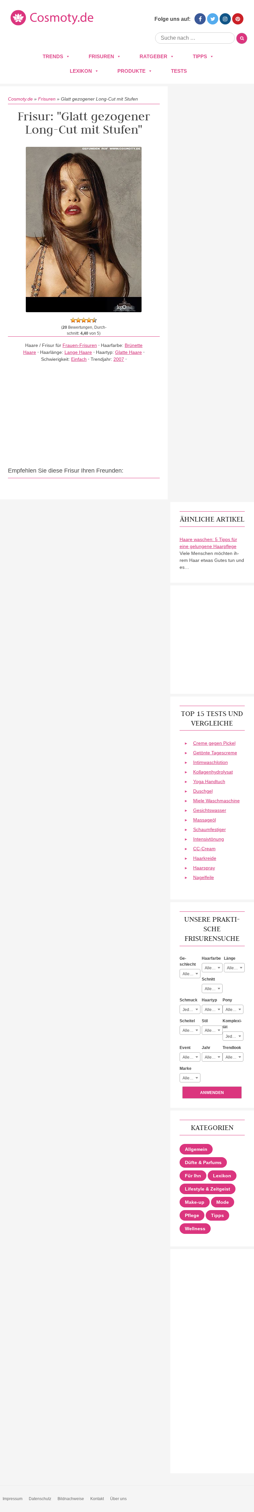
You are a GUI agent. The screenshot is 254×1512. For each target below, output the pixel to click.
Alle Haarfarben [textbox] (213, 968)
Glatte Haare (128, 352)
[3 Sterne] (83, 320)
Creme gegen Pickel (214, 743)
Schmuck (188, 1000)
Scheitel (187, 1021)
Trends (53, 56)
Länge (229, 958)
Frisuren (101, 56)
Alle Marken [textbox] (191, 1078)
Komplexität (232, 1024)
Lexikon (81, 71)
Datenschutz (40, 1498)
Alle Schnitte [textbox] (213, 989)
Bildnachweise (71, 1498)
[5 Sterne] (94, 320)
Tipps (200, 56)
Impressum (12, 1498)
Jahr (206, 1047)
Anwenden (212, 1092)
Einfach (79, 359)
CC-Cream (204, 848)
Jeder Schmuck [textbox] (191, 1009)
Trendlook (232, 1047)
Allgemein (196, 1149)
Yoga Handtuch (209, 781)
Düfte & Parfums (203, 1162)
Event (185, 1047)
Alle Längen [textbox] (235, 968)
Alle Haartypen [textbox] (213, 1009)
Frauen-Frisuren (80, 345)
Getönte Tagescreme (215, 752)
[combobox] (190, 973)
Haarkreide (204, 858)
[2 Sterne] (78, 320)
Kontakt (97, 1498)
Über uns (118, 1498)
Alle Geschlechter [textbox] (191, 974)
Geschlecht (188, 961)
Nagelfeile (203, 877)
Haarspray (204, 867)
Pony (227, 1000)
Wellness (195, 1228)
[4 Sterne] (89, 320)
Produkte (131, 71)
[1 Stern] (73, 320)
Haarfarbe (211, 958)
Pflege (192, 1215)
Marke (185, 1068)
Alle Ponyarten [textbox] (234, 1009)
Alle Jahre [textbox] (213, 1057)
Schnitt (208, 979)
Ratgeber (153, 56)
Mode (222, 1202)
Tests (179, 71)
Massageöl (204, 819)
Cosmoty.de (20, 99)
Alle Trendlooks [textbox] (234, 1057)
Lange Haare (78, 352)
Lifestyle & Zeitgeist (207, 1189)
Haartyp (209, 1000)
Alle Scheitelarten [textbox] (191, 1030)
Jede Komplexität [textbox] (234, 1036)
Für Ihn (193, 1175)
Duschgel (203, 791)
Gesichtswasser (209, 810)
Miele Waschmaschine (216, 800)
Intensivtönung (208, 839)
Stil (205, 1021)
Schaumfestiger (209, 829)
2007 (118, 359)
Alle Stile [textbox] (213, 1030)
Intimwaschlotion (210, 762)
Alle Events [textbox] (191, 1057)
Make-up (194, 1202)
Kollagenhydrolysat (213, 772)
